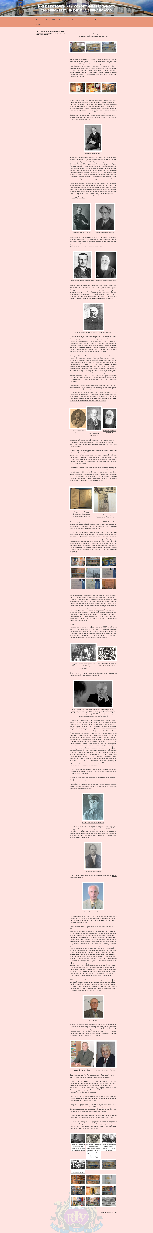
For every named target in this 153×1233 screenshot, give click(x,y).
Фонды (61, 20)
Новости (39, 20)
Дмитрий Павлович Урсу (87, 1033)
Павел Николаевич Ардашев (102, 398)
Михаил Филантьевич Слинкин (106, 1033)
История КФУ (50, 20)
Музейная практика (101, 20)
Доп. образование (74, 20)
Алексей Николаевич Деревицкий (94, 298)
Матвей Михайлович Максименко (81, 788)
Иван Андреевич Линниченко (94, 434)
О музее (38, 24)
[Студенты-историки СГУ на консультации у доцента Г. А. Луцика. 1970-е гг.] (109, 1138)
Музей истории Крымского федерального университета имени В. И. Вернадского (76, 8)
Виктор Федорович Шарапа (93, 912)
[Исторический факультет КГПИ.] (78, 1164)
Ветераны (87, 20)
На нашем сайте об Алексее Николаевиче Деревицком (93, 332)
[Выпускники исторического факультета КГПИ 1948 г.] (107, 653)
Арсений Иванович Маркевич (96, 400)
